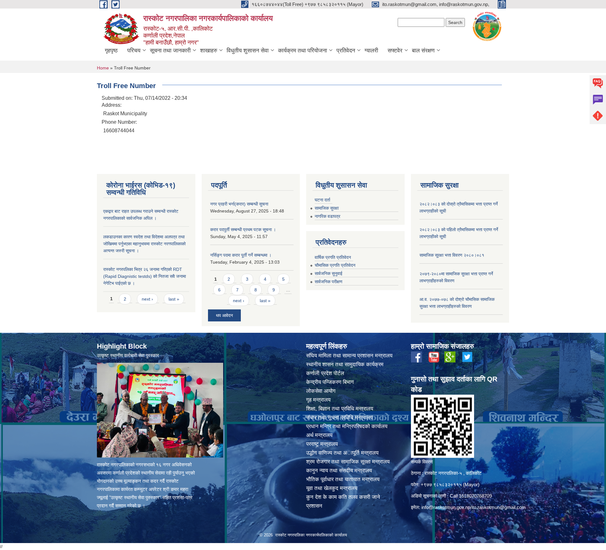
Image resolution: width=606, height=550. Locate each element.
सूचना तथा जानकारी (170, 50)
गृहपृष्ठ (111, 50)
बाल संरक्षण (423, 50)
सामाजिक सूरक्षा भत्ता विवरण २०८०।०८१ (451, 255)
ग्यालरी (371, 50)
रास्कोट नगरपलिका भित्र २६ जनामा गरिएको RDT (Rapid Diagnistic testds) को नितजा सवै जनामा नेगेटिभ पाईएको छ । (144, 276)
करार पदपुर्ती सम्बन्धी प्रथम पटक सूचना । (243, 229)
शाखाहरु (208, 50)
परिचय (133, 50)
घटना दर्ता (322, 199)
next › (147, 299)
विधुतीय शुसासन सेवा (248, 50)
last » (174, 299)
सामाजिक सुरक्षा (327, 208)
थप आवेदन (224, 315)
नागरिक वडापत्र (327, 216)
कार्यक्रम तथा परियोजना (302, 50)
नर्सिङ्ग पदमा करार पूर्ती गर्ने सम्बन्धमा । (240, 255)
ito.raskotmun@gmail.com (499, 507)
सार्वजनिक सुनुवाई (328, 273)
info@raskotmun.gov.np (445, 507)
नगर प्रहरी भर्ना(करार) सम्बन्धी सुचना (239, 203)
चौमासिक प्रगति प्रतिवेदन (335, 265)
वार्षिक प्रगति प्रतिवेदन (333, 257)
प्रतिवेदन (345, 50)
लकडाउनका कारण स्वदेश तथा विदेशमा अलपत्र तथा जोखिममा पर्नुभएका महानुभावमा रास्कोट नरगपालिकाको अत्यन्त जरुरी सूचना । (144, 243)
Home (103, 67)
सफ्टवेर (395, 50)
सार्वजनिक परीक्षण (328, 281)
